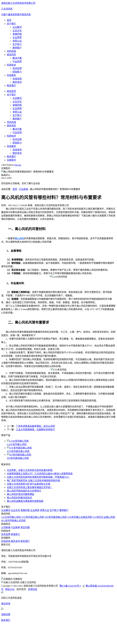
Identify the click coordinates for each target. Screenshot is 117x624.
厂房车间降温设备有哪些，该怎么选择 (35, 426)
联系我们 (11, 85)
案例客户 (17, 48)
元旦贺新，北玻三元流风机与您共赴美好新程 (30, 470)
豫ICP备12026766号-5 (70, 586)
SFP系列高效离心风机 (18, 458)
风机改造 (11, 51)
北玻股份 (11, 160)
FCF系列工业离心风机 (104, 517)
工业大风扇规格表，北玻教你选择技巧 (35, 429)
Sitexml (17, 165)
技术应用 (17, 68)
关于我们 (11, 23)
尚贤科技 (32, 589)
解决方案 (17, 58)
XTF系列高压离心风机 (18, 451)
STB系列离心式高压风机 (79, 517)
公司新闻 (5, 527)
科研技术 (11, 65)
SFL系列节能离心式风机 (13, 520)
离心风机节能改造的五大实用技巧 (24, 491)
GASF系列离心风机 (17, 444)
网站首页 (11, 91)
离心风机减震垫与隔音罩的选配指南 (25, 501)
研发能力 (17, 72)
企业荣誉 (17, 37)
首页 (9, 20)
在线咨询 (17, 78)
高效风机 (11, 54)
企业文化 (17, 30)
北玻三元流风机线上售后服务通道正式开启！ (30, 487)
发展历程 (17, 34)
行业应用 (17, 61)
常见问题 (25, 527)
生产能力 (17, 44)
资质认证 (17, 41)
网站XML (10, 589)
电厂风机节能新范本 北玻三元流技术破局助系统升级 (33, 480)
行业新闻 (23, 189)
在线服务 (11, 75)
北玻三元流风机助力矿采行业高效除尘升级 (28, 484)
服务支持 (17, 82)
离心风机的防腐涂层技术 (19, 497)
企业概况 (17, 27)
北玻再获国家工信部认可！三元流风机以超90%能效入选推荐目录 (40, 473)
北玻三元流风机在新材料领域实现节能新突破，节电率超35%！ (38, 477)
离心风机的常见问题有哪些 (20, 494)
